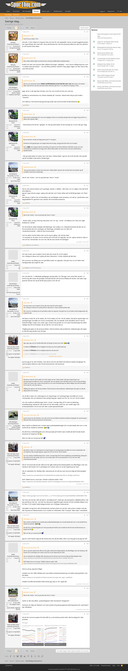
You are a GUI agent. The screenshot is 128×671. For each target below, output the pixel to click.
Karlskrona (17, 126)
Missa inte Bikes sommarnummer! (109, 81)
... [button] (23, 28)
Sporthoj (9, 665)
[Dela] (84, 32)
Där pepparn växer (15, 604)
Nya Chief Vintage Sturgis (106, 75)
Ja (19, 267)
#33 (87, 372)
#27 (87, 185)
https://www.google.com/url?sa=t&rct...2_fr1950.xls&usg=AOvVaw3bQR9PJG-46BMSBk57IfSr (54, 496)
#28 (87, 208)
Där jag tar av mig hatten (13, 354)
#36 (87, 492)
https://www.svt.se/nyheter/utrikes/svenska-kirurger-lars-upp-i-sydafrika (47, 577)
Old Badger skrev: (28, 340)
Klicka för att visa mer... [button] (55, 356)
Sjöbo (18, 289)
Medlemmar (58, 11)
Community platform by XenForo (64, 669)
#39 (87, 588)
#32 (87, 336)
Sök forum (16, 15)
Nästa (32, 28)
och (32, 245)
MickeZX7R (10, 24)
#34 (87, 411)
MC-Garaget (26, 11)
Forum (36, 11)
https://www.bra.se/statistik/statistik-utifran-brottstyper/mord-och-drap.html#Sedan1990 (53, 482)
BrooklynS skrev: (28, 58)
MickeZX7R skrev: (28, 167)
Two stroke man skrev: (30, 415)
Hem (8, 11)
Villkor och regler (95, 665)
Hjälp (113, 665)
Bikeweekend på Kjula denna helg (108, 47)
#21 (87, 32)
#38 (87, 544)
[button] (50, 11)
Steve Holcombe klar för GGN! (107, 70)
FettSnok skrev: (28, 81)
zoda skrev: (26, 303)
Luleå (18, 179)
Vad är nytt (45, 11)
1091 (27, 28)
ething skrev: (27, 36)
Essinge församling (14, 48)
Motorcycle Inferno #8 (105, 53)
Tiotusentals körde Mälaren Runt (108, 59)
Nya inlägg (8, 15)
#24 (87, 110)
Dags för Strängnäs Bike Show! (107, 42)
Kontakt (67, 11)
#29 (87, 251)
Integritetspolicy (106, 665)
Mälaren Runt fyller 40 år (105, 64)
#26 (87, 163)
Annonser (16, 11)
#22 (87, 54)
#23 (87, 77)
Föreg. (9, 28)
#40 (87, 614)
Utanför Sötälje (16, 93)
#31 (87, 299)
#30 (87, 273)
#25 (87, 132)
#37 (87, 515)
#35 (87, 443)
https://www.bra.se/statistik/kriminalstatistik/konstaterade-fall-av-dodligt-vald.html (51, 475)
